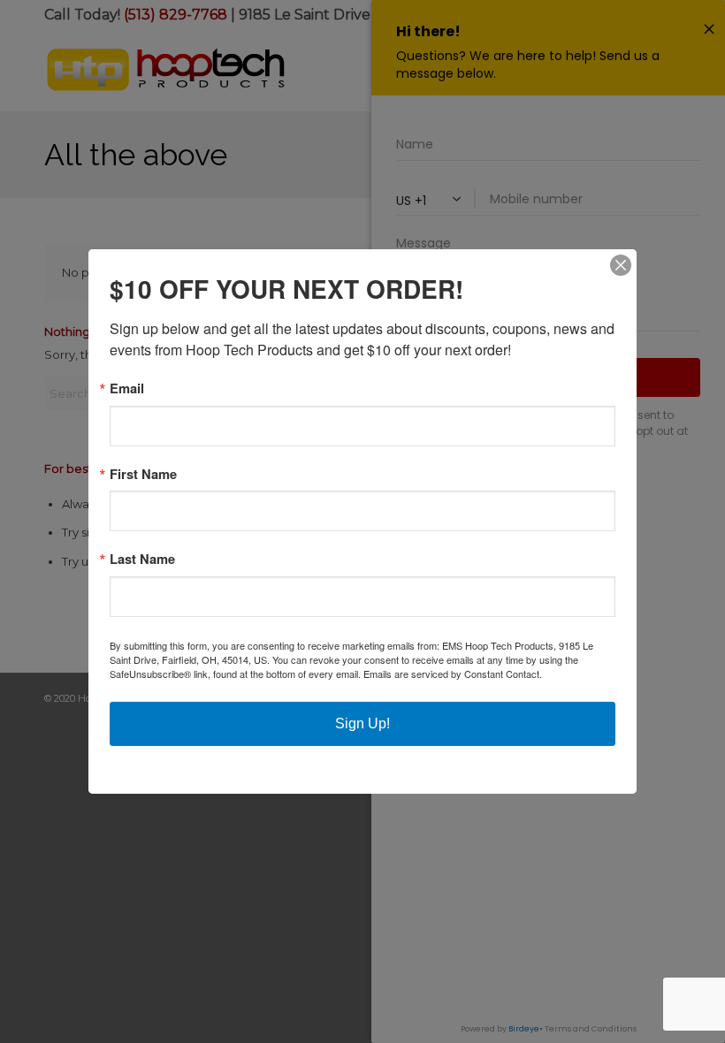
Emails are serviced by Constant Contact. (452, 673)
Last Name (142, 559)
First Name (143, 474)
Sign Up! (362, 723)
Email (127, 388)
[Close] (620, 265)
